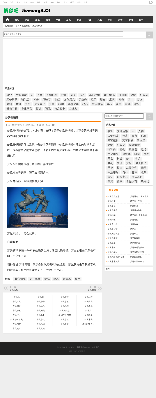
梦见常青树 (135, 238)
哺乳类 (25, 99)
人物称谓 (51, 95)
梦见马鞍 (13, 290)
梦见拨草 (111, 215)
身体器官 (26, 108)
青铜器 (67, 278)
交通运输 (21, 95)
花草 (118, 104)
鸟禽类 (73, 108)
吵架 (79, 2)
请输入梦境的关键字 (12, 33)
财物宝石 (11, 108)
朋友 (39, 2)
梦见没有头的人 (137, 210)
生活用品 (97, 104)
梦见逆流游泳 (113, 196)
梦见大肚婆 (112, 224)
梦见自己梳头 (136, 257)
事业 (32, 2)
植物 (61, 104)
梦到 (9, 104)
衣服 (52, 2)
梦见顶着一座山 (137, 261)
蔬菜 (128, 104)
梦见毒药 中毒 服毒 (138, 215)
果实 (112, 99)
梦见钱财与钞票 (137, 247)
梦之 (140, 99)
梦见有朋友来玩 (137, 252)
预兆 (5, 2)
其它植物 (94, 95)
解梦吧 (96, 347)
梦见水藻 (111, 247)
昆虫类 (83, 99)
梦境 (45, 2)
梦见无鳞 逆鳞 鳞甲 (116, 257)
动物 (25, 2)
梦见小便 (111, 206)
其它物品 (26, 26)
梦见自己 (39, 104)
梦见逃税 (134, 219)
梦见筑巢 (111, 243)
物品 (85, 104)
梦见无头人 (112, 210)
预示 (48, 108)
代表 (64, 95)
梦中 (130, 99)
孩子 (72, 2)
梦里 (52, 104)
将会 (36, 99)
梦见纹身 (134, 224)
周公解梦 (11, 99)
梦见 (12, 2)
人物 (40, 95)
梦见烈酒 (134, 206)
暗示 (93, 99)
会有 (73, 95)
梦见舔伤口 (135, 243)
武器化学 (73, 104)
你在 (82, 95)
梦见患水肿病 (113, 261)
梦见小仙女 (112, 229)
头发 (59, 2)
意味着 (47, 99)
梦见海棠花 (112, 238)
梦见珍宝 (134, 233)
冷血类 (123, 95)
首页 (7, 19)
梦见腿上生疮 (136, 201)
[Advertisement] (78, 63)
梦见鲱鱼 (111, 219)
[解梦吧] (26, 10)
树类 (121, 99)
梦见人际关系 (113, 233)
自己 (109, 104)
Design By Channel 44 (78, 351)
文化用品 (69, 99)
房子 (85, 2)
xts (9, 125)
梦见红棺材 (112, 252)
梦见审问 (134, 229)
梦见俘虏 (111, 201)
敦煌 (57, 99)
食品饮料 (60, 108)
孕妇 (65, 2)
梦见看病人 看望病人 (139, 196)
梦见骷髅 (91, 290)
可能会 (144, 95)
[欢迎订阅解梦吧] (151, 2)
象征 (18, 2)
